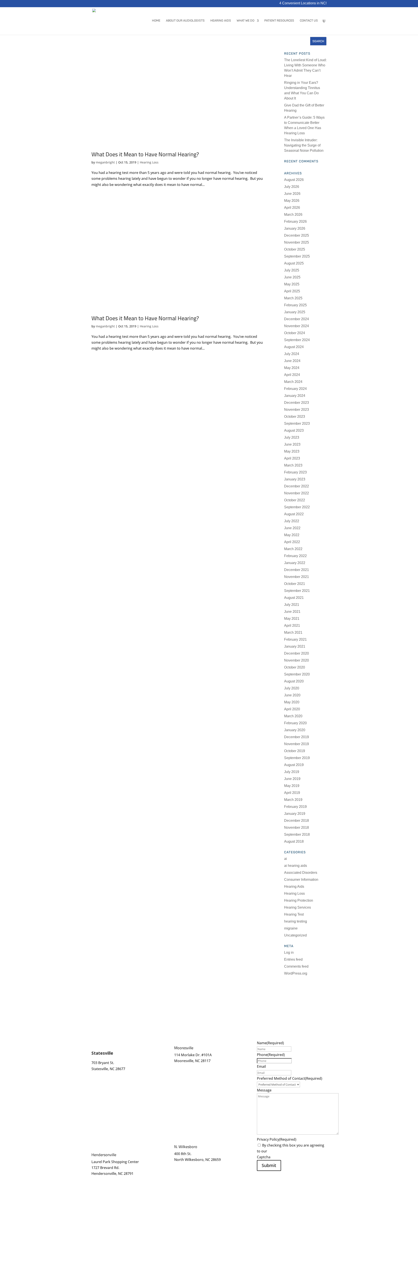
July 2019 (291, 772)
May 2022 (291, 535)
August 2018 (294, 841)
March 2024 (293, 382)
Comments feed (296, 966)
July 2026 (291, 187)
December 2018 (296, 820)
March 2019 (293, 800)
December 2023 (296, 402)
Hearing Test (294, 914)
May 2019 (291, 786)
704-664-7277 (185, 1066)
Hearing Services (297, 907)
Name (270, 1043)
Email (261, 1066)
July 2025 (291, 270)
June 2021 (292, 611)
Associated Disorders (300, 872)
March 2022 (293, 549)
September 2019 (297, 758)
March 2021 (293, 632)
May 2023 (291, 451)
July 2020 (291, 688)
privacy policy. (279, 1151)
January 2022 (294, 563)
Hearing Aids (220, 20)
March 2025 (293, 298)
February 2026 (295, 221)
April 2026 (292, 207)
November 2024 (296, 326)
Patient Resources (279, 20)
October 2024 (294, 333)
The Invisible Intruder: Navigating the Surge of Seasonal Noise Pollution (304, 145)
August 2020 (294, 681)
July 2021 (291, 604)
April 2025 (292, 291)
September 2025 (297, 256)
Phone (271, 1054)
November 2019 (296, 744)
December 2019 (296, 737)
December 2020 (296, 653)
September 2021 (297, 591)
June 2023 (292, 444)
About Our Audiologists (185, 20)
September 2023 (297, 423)
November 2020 (296, 660)
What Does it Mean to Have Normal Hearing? (145, 154)
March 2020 (293, 716)
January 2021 (294, 646)
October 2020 (294, 667)
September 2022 (297, 507)
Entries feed (293, 959)
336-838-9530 (185, 1169)
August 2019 (294, 765)
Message (264, 1090)
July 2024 (291, 354)
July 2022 (291, 521)
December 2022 (296, 486)
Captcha (263, 1157)
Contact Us (309, 20)
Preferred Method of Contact (289, 1078)
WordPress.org (295, 973)
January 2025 (294, 312)
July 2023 (291, 437)
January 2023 (294, 479)
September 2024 (297, 340)
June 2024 (292, 361)
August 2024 (294, 347)
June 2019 (292, 779)
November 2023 (296, 409)
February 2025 (295, 305)
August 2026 (294, 180)
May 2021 (291, 618)
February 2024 (295, 389)
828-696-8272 (102, 1179)
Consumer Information (301, 879)
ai (285, 859)
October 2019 (294, 751)
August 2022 (294, 514)
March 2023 (293, 465)
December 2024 (296, 319)
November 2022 (296, 493)
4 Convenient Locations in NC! (303, 3)
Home (156, 20)
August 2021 (294, 598)
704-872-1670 (102, 1074)
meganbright (105, 162)
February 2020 (295, 723)
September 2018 (297, 834)
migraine (291, 928)
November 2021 (296, 577)
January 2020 (294, 730)
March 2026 (293, 214)
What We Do (245, 20)
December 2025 (296, 235)
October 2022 (294, 500)
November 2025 (296, 242)
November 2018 (296, 827)
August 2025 (294, 263)
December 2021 (296, 570)
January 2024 (294, 395)
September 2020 (297, 674)
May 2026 (291, 200)
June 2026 (292, 193)
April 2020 (292, 709)
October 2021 (294, 584)
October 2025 (294, 249)
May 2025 (291, 284)
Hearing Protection (298, 900)
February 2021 (295, 639)
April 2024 (292, 375)
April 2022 (292, 542)
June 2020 (292, 695)
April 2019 (292, 793)
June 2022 (292, 528)
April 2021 (292, 625)
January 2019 (294, 813)
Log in (289, 952)
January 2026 (294, 228)
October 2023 (294, 416)
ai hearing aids (295, 865)
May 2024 (291, 368)
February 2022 (295, 556)
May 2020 (291, 702)
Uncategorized (295, 935)
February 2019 (295, 806)
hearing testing (295, 921)
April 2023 (292, 458)
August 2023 (294, 430)
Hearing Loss (149, 162)
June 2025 (292, 277)
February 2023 (295, 472)
